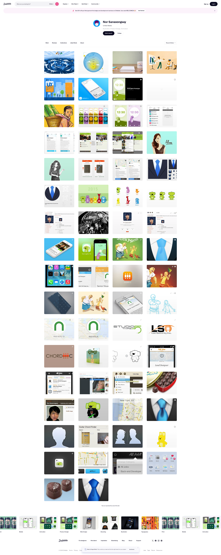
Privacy (76, 550)
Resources (159, 550)
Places (153, 550)
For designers (83, 540)
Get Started (141, 10)
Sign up (206, 4)
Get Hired (84, 4)
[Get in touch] (64, 70)
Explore (65, 4)
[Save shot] (67, 70)
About (130, 540)
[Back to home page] (7, 4)
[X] (152, 540)
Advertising (114, 540)
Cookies (81, 550)
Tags (148, 550)
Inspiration (104, 540)
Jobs (144, 550)
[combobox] (31, 4)
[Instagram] (158, 540)
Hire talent (94, 540)
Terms (71, 550)
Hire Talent (74, 4)
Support (138, 540)
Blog (123, 540)
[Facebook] (155, 540)
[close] (214, 10)
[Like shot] (71, 70)
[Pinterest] (161, 540)
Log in (213, 4)
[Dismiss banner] (138, 548)
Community (94, 4)
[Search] (57, 4)
